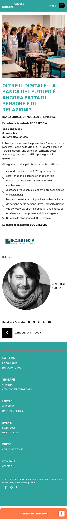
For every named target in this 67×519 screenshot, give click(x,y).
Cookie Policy (8, 483)
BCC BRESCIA (38, 123)
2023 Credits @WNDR (25, 483)
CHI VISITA (7, 385)
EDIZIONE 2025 (9, 363)
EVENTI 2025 (9, 428)
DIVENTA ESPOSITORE (13, 411)
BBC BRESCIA (38, 224)
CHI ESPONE (8, 406)
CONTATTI (7, 466)
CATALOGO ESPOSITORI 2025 (17, 389)
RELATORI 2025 (10, 432)
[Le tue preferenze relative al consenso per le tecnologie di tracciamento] (62, 513)
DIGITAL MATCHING (11, 368)
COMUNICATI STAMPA (12, 449)
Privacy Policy (56, 479)
